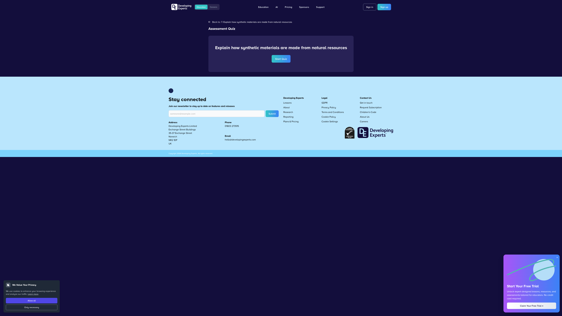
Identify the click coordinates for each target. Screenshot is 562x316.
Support (320, 7)
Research (288, 112)
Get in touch (366, 102)
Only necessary (31, 307)
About (286, 107)
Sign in (369, 7)
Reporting (288, 116)
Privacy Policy (329, 107)
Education (201, 7)
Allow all (32, 300)
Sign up (384, 7)
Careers (213, 7)
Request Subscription (371, 107)
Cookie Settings (330, 121)
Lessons (287, 102)
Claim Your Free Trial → (531, 305)
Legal (324, 98)
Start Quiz (281, 59)
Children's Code (368, 112)
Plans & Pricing (291, 121)
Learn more (33, 294)
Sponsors (304, 7)
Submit (272, 113)
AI (277, 7)
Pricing (288, 7)
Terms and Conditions (333, 112)
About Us (364, 116)
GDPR (325, 102)
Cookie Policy (329, 116)
